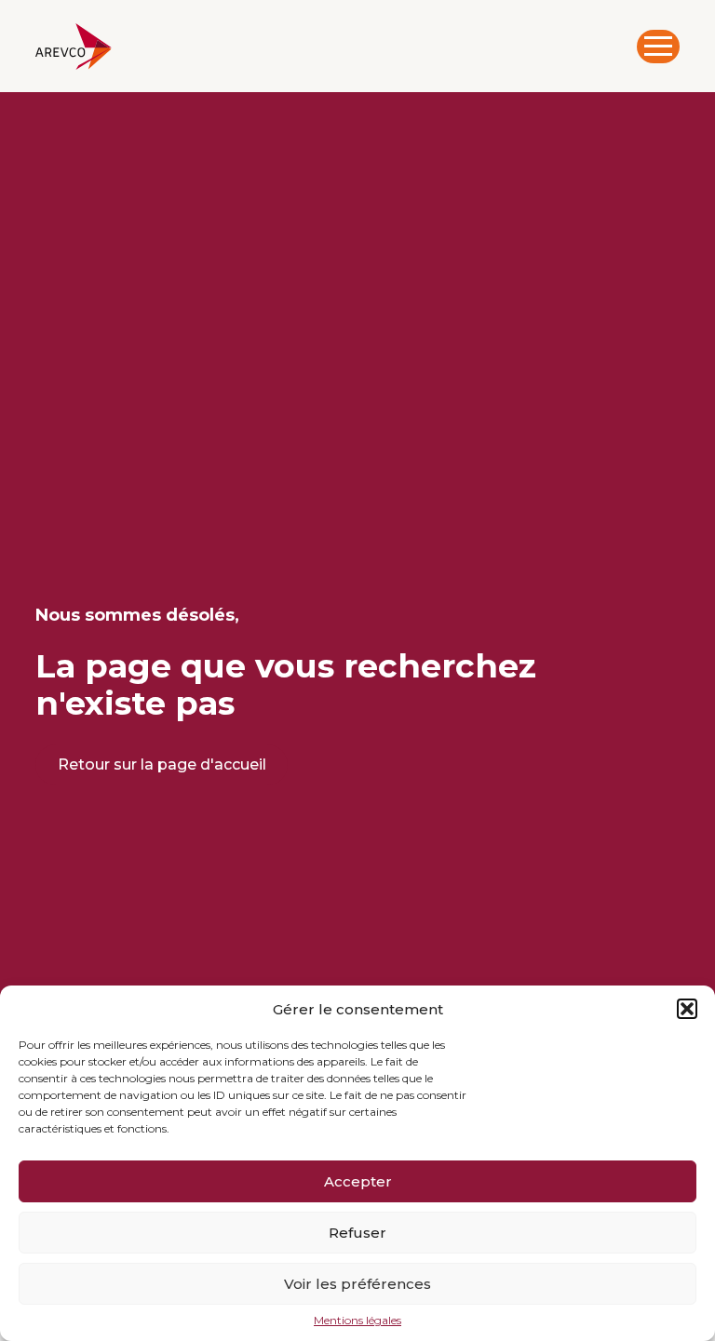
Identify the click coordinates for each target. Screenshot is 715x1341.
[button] (687, 1008)
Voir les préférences (357, 1284)
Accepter (358, 1181)
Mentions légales (357, 1320)
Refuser (357, 1232)
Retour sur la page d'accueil (162, 764)
